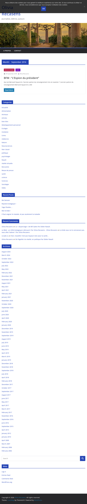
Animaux (5, 114)
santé (4, 174)
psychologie (6, 156)
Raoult (4, 160)
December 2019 (7, 329)
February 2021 (7, 294)
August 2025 (6, 252)
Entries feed (6, 475)
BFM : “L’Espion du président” (21, 78)
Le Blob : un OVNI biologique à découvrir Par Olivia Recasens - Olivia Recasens (29, 230)
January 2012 (6, 433)
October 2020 (6, 304)
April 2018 (5, 377)
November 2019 (7, 332)
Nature (4, 142)
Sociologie (5, 184)
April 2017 (5, 405)
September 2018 (7, 370)
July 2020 (5, 311)
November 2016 (7, 416)
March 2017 (6, 409)
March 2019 (6, 356)
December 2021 (7, 276)
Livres (4, 135)
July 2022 (5, 266)
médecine (5, 139)
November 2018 (7, 367)
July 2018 (5, 374)
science (4, 177)
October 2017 (6, 388)
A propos (7, 51)
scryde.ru (5, 236)
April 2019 (5, 353)
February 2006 (7, 447)
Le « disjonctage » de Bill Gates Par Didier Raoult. (33, 227)
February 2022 (7, 273)
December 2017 (7, 384)
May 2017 (5, 402)
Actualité (5, 107)
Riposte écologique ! (9, 204)
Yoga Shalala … (7, 207)
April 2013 (5, 430)
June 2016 (5, 423)
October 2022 (6, 259)
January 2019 (6, 360)
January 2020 (6, 325)
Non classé (5, 149)
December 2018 (7, 363)
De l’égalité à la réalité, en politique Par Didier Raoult (34, 239)
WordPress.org (7, 482)
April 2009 (5, 440)
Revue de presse (9, 70)
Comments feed (7, 479)
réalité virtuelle (7, 163)
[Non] (84, 7)
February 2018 (7, 381)
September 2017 (7, 391)
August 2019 (6, 339)
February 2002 (7, 451)
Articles (4, 118)
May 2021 (5, 287)
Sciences (5, 181)
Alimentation (6, 111)
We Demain (6, 200)
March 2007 (6, 444)
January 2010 (6, 437)
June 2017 (5, 398)
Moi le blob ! (6, 211)
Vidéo (18, 70)
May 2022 (5, 269)
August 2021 (6, 283)
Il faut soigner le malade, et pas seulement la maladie (21, 214)
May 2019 (5, 349)
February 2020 (7, 322)
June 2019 (5, 346)
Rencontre (5, 167)
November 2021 (7, 280)
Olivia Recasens (24, 74)
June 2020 (5, 315)
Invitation (5, 132)
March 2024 (6, 255)
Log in (4, 472)
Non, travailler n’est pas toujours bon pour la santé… (29, 236)
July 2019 (5, 343)
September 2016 (7, 419)
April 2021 (5, 290)
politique (5, 153)
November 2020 (7, 301)
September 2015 (7, 426)
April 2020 (5, 318)
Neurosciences (7, 146)
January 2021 (6, 297)
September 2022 (7, 262)
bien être (5, 121)
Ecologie (5, 128)
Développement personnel (11, 125)
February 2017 (7, 412)
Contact (17, 51)
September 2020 (7, 308)
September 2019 (7, 336)
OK (43, 9)
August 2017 (6, 395)
